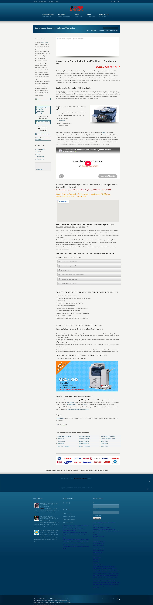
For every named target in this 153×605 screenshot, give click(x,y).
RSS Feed (54, 604)
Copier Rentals (61, 441)
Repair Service (40, 159)
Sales (108, 598)
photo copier (44, 42)
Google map (39, 169)
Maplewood (101, 30)
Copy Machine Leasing (63, 446)
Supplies (113, 598)
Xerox (38, 154)
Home (56, 1)
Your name (95, 503)
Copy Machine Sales (84, 436)
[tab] (89, 261)
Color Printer (104, 441)
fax (72, 409)
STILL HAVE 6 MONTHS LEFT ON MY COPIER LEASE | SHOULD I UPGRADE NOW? (49, 505)
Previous (63, 598)
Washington (94, 30)
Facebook (70, 503)
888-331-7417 (67, 513)
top (119, 599)
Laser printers (61, 120)
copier (103, 132)
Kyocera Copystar (41, 149)
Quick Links (51, 1)
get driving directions (69, 519)
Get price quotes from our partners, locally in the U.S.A (76, 488)
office (68, 402)
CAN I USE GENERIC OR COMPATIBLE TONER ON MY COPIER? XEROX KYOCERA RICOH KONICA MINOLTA (49, 518)
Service (35, 1)
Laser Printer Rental (84, 446)
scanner (86, 409)
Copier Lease (61, 443)
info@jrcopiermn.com (69, 516)
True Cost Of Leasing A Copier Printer (49, 530)
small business (72, 404)
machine (72, 402)
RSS (111, 1)
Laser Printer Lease (84, 443)
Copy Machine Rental (84, 438)
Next (67, 598)
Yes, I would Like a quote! (76, 479)
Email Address (97, 509)
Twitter (67, 503)
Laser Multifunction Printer (108, 438)
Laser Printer (104, 443)
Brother (39, 151)
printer (82, 409)
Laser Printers (104, 446)
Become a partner (68, 522)
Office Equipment (42, 1)
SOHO (84, 404)
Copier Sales (61, 438)
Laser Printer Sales (84, 441)
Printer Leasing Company (64, 436)
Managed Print (40, 156)
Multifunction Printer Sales (108, 436)
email (69, 409)
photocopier (76, 409)
